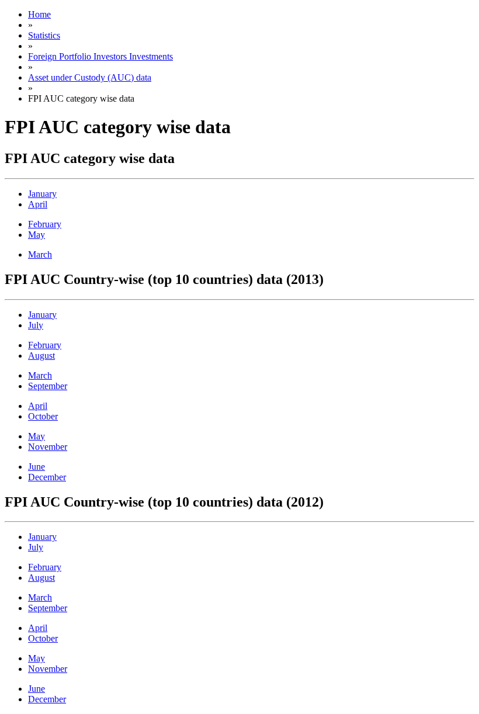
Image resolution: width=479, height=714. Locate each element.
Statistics (44, 35)
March (40, 254)
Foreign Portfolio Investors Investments (100, 56)
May (36, 235)
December (47, 477)
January (42, 194)
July (35, 325)
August (41, 356)
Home (39, 14)
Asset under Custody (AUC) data (89, 77)
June (36, 467)
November (47, 447)
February (44, 224)
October (43, 416)
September (47, 386)
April (37, 204)
